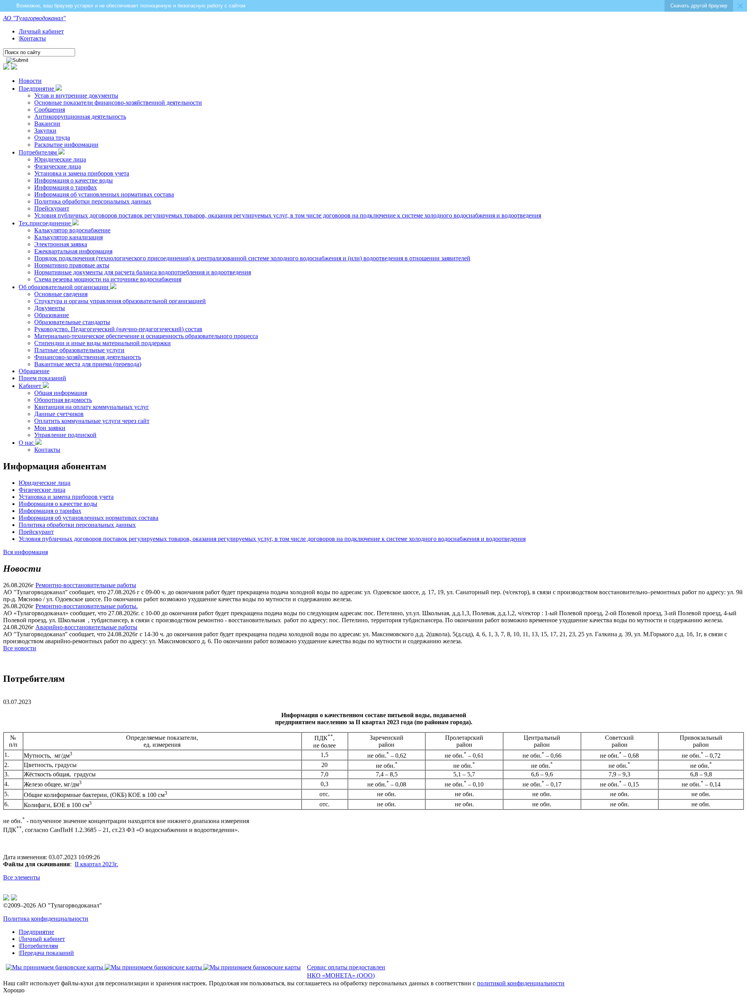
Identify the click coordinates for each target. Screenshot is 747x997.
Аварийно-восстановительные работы (86, 627)
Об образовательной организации (64, 287)
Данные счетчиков (59, 414)
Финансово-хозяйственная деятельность (87, 357)
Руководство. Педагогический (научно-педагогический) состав (118, 329)
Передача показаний (47, 953)
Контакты (33, 38)
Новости (30, 80)
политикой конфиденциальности (521, 983)
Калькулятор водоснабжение (72, 230)
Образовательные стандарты (72, 322)
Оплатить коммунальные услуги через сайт (91, 421)
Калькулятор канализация (68, 237)
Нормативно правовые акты (71, 265)
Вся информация (25, 552)
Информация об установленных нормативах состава (104, 194)
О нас (27, 442)
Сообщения (49, 109)
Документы (49, 308)
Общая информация (60, 393)
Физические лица (57, 166)
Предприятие (37, 88)
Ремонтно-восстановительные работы (85, 585)
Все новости (19, 648)
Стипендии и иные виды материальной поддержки (102, 343)
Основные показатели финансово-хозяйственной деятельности (118, 102)
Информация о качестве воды (73, 180)
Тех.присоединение (45, 223)
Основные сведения (61, 294)
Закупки (45, 130)
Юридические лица (60, 159)
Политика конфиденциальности (45, 918)
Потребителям (38, 152)
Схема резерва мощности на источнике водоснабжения (107, 279)
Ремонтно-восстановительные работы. (86, 606)
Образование (51, 315)
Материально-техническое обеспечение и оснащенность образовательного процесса (146, 336)
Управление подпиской (65, 435)
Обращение (34, 371)
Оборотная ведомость (63, 400)
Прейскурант (51, 208)
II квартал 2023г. (96, 864)
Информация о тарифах (65, 187)
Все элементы (21, 877)
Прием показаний (42, 378)
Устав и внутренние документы (76, 95)
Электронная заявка (60, 244)
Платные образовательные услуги (79, 350)
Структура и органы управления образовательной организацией (120, 301)
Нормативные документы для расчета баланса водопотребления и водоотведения (142, 272)
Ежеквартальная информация (73, 251)
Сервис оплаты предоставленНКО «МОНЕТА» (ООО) (346, 971)
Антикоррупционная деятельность (80, 116)
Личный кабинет (41, 31)
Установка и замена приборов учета (81, 173)
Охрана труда (52, 137)
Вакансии (47, 123)
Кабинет (31, 386)
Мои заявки (49, 428)
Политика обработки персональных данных (92, 201)
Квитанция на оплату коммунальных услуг (91, 407)
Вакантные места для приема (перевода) (87, 364)
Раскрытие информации (66, 144)
